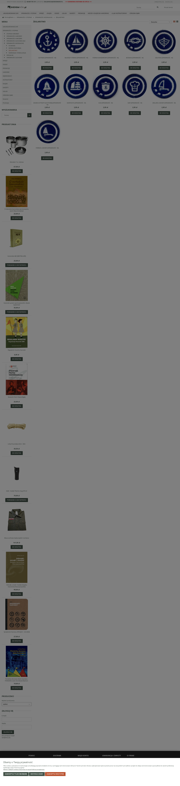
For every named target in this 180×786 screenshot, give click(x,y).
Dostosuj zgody (37, 774)
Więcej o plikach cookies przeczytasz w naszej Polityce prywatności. (24, 769)
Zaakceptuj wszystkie (55, 774)
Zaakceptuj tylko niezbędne (16, 774)
